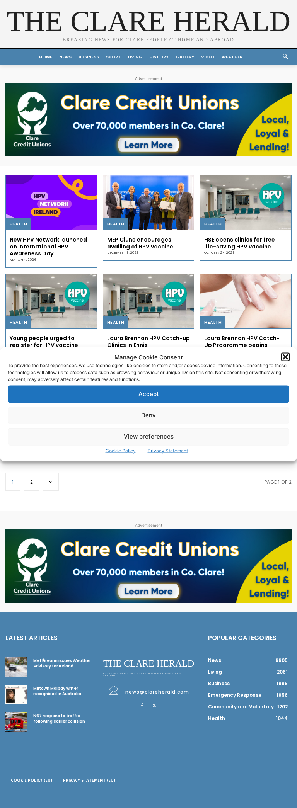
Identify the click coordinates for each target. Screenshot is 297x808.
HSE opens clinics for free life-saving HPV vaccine (239, 243)
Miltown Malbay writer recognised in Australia (57, 691)
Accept (148, 394)
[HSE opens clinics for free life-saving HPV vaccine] (245, 202)
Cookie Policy (121, 450)
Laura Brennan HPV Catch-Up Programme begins (242, 341)
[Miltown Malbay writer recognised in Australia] (16, 694)
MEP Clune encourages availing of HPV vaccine (140, 243)
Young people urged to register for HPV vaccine (44, 341)
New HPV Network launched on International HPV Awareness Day (48, 246)
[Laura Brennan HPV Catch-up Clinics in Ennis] (148, 301)
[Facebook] (142, 705)
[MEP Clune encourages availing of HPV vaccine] (148, 202)
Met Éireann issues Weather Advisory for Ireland (62, 663)
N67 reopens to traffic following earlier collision (59, 718)
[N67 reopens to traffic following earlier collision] (16, 722)
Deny (148, 415)
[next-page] (51, 482)
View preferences (149, 436)
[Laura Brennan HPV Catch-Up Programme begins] (245, 301)
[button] (285, 357)
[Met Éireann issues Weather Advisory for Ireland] (16, 667)
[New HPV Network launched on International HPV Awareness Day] (51, 202)
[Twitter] (154, 705)
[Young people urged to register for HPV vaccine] (51, 301)
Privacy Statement (168, 450)
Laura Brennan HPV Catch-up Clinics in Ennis (148, 341)
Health (18, 224)
